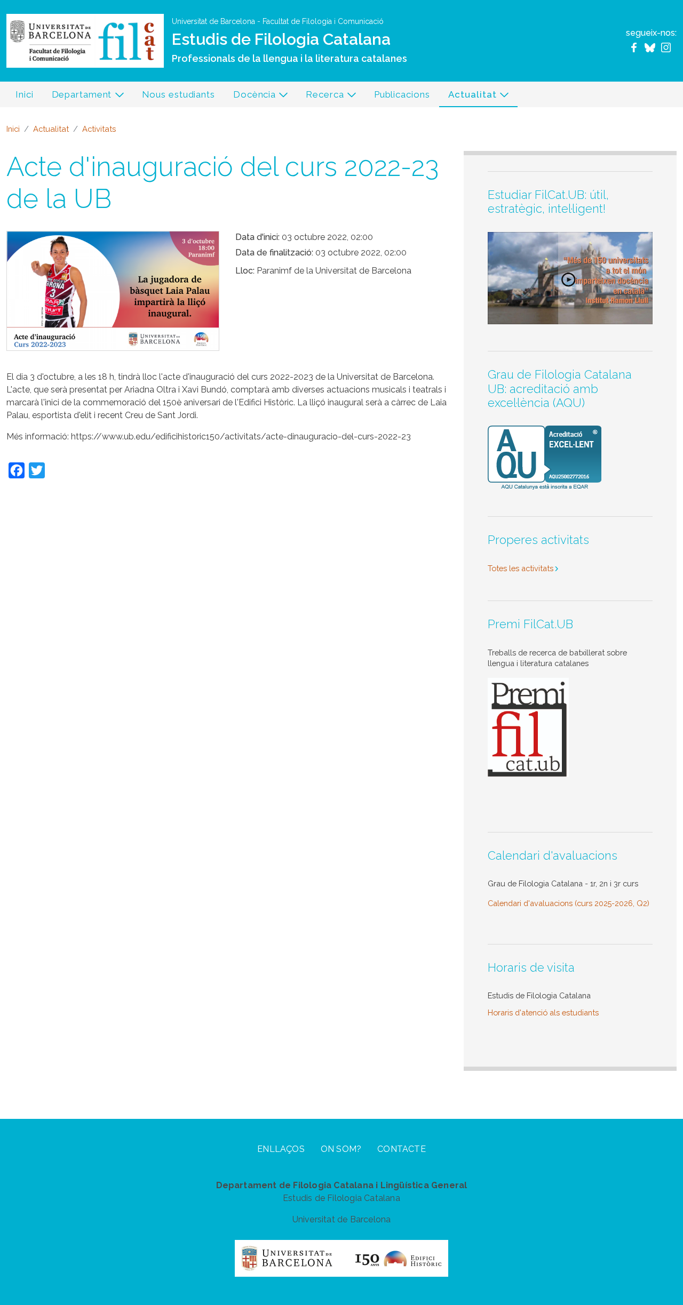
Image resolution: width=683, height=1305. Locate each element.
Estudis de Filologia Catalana (281, 39)
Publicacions (402, 94)
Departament (77, 97)
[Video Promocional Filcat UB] (570, 277)
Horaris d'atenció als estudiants (543, 1012)
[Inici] (85, 40)
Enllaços (281, 1149)
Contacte (401, 1149)
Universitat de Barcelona (213, 21)
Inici (24, 94)
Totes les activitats (520, 568)
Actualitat (468, 97)
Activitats (99, 128)
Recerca (320, 97)
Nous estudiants (179, 94)
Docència (250, 97)
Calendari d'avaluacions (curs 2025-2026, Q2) (568, 903)
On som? (341, 1149)
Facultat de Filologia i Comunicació (323, 21)
